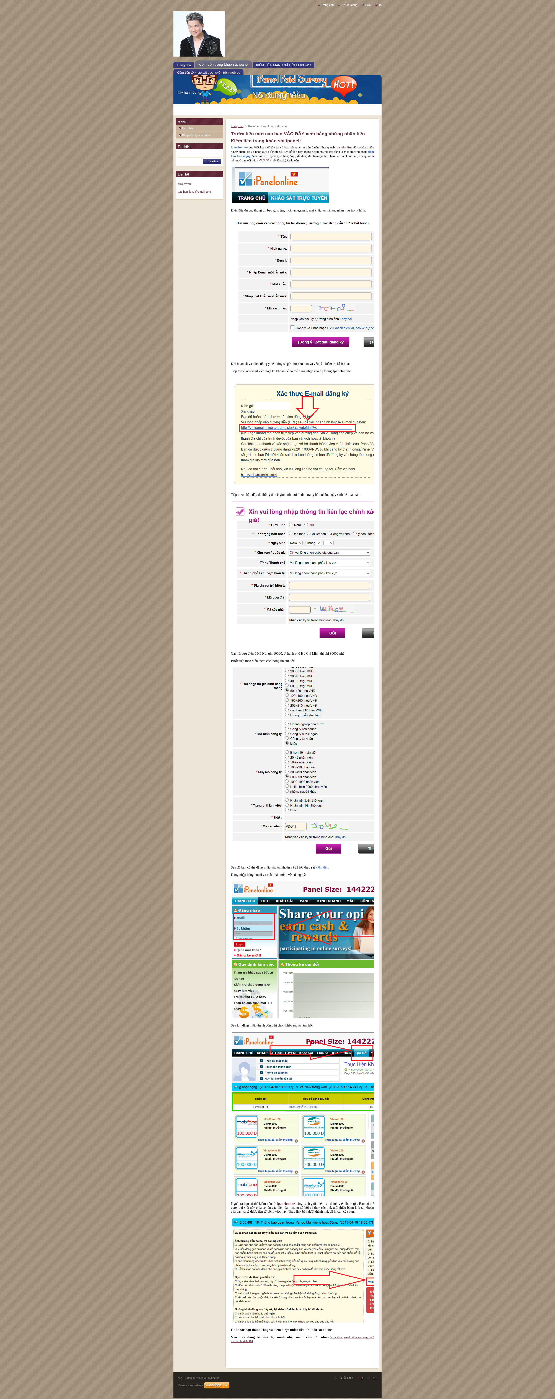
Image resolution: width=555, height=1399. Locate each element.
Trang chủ (327, 5)
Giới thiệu (188, 128)
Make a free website (190, 1385)
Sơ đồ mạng (349, 5)
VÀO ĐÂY (294, 133)
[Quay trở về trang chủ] (277, 34)
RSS (368, 5)
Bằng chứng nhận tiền (196, 135)
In (380, 5)
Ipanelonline (344, 147)
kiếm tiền (322, 867)
